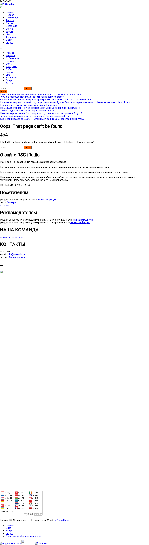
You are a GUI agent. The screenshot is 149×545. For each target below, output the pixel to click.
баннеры (11, 202)
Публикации (12, 17)
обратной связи (16, 257)
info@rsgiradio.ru (16, 254)
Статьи (9, 23)
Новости (10, 15)
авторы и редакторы (11, 237)
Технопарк (11, 37)
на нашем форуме (47, 199)
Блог (8, 528)
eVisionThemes (63, 520)
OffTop (9, 28)
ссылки (4, 205)
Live (8, 34)
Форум (9, 42)
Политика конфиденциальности (23, 536)
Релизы (10, 20)
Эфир (9, 39)
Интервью (11, 26)
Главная (10, 12)
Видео (9, 31)
